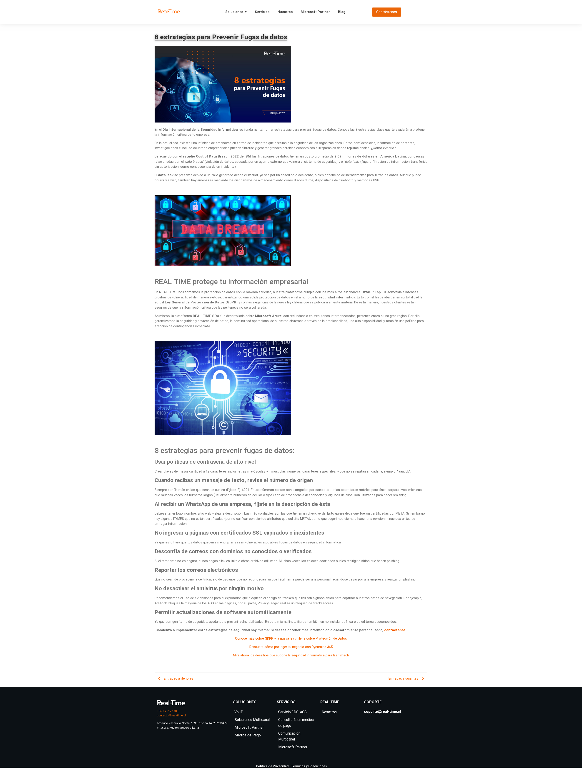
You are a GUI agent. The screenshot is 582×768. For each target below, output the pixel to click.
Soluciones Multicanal (252, 720)
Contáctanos (386, 12)
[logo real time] (171, 702)
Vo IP (238, 712)
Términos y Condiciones (309, 766)
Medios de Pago (248, 735)
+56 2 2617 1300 (167, 711)
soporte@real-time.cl (382, 711)
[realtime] (169, 11)
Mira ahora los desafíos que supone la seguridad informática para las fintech (291, 655)
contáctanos (395, 630)
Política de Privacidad (272, 766)
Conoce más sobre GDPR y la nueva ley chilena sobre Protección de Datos (291, 638)
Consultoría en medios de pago (296, 723)
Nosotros (329, 712)
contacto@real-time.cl (171, 715)
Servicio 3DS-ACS (292, 712)
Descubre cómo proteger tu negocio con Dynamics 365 (291, 647)
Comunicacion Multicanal (289, 736)
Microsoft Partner (249, 727)
